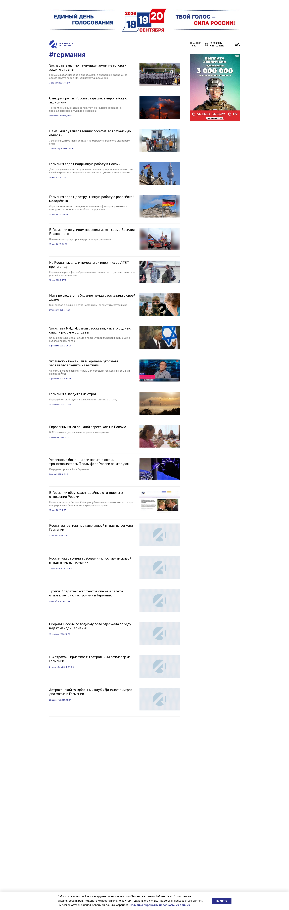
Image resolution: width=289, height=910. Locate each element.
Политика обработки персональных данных (160, 905)
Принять (221, 900)
